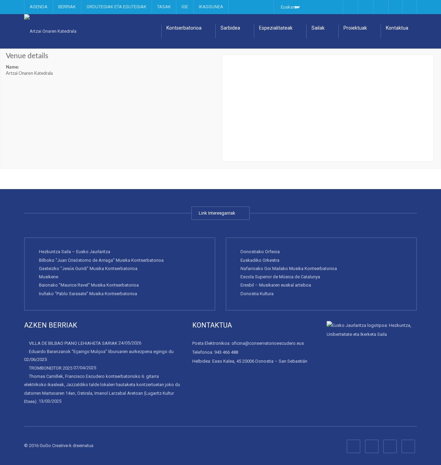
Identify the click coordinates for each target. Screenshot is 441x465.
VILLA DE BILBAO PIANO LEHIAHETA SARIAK (73, 343)
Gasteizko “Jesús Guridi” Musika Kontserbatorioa (88, 268)
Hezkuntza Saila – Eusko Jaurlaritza (74, 251)
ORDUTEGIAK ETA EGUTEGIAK (116, 6)
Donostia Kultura (257, 293)
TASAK (164, 6)
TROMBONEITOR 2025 (50, 368)
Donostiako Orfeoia (260, 251)
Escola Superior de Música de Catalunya (280, 276)
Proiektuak (355, 28)
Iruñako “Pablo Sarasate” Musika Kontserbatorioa (88, 293)
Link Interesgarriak (218, 213)
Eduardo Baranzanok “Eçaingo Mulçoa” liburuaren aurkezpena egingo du (101, 351)
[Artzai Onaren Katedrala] (50, 31)
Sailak (318, 28)
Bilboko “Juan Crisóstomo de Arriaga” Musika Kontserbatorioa (101, 259)
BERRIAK (67, 6)
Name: (12, 67)
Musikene (48, 276)
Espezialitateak (276, 28)
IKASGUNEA (211, 6)
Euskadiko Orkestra (259, 259)
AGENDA (39, 6)
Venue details (27, 56)
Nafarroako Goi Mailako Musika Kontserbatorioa (288, 268)
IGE (185, 6)
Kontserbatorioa (184, 28)
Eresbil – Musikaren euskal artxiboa (275, 285)
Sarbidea (230, 28)
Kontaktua (397, 28)
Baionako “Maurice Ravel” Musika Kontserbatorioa (89, 285)
